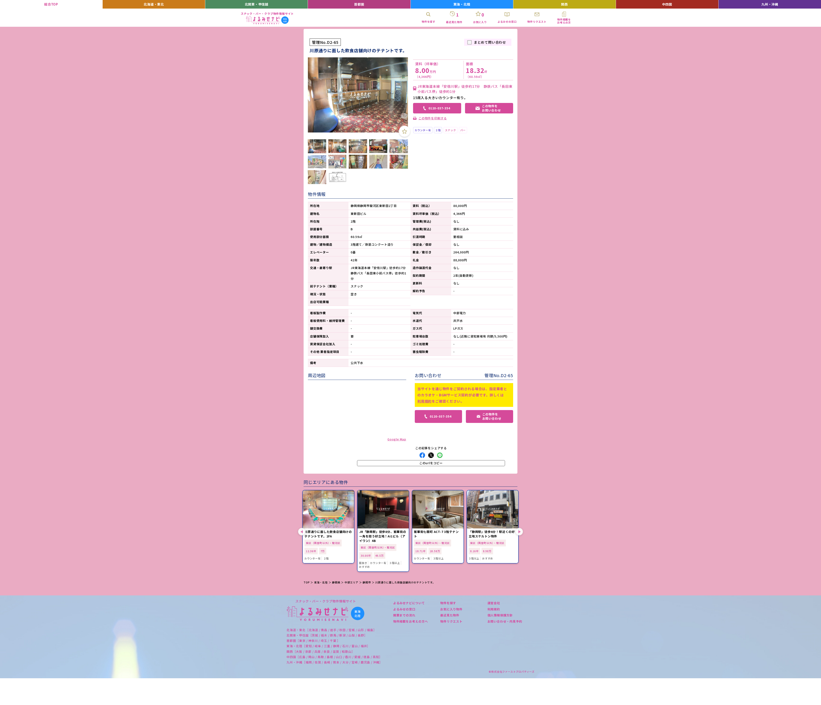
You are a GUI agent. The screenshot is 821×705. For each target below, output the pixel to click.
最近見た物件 (449, 615)
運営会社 (493, 603)
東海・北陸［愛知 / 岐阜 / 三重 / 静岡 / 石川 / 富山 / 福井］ (328, 646)
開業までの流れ (404, 615)
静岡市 (367, 582)
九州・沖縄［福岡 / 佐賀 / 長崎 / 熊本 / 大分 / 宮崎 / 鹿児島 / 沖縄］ (334, 662)
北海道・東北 (154, 4)
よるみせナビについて (409, 603)
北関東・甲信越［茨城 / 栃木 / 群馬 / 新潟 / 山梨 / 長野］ (326, 635)
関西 (564, 4)
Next (519, 531)
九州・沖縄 (769, 4)
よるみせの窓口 (404, 609)
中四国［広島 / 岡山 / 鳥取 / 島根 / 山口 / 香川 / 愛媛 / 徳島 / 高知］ (334, 657)
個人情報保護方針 (500, 615)
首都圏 (359, 4)
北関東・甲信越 (257, 4)
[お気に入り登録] (404, 131)
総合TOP (51, 4)
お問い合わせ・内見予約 (504, 621)
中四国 (667, 4)
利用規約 (424, 401)
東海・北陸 (461, 4)
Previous (302, 531)
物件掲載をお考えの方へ (410, 621)
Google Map (396, 439)
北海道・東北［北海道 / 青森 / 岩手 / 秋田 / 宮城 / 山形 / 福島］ (331, 630)
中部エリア (351, 582)
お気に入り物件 (451, 609)
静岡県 (336, 582)
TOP (307, 582)
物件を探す (448, 603)
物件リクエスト (451, 621)
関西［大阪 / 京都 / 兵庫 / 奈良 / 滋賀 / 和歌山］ (320, 651)
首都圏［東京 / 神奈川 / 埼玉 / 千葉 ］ (313, 640)
